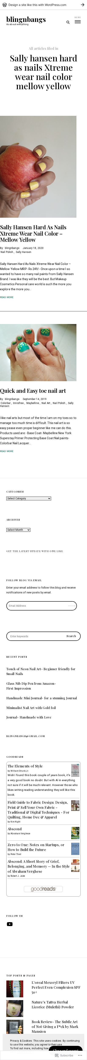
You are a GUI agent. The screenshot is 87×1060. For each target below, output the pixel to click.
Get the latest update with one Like (34, 551)
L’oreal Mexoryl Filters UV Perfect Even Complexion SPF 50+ (56, 987)
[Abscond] (75, 838)
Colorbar (6, 403)
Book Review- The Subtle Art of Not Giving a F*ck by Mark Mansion (55, 1026)
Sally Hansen (23, 252)
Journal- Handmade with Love (28, 717)
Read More (6, 297)
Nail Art (46, 403)
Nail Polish (7, 252)
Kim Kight (15, 822)
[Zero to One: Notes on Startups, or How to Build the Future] (75, 854)
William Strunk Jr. (20, 771)
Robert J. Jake (18, 876)
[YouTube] (9, 924)
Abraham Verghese (20, 833)
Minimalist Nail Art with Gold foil (31, 708)
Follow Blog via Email (24, 580)
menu (78, 17)
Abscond (15, 829)
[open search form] (68, 22)
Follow (72, 604)
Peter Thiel (16, 854)
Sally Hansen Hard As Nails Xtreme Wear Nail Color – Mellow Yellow (33, 233)
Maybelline (32, 403)
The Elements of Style (25, 766)
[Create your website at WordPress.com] (43, 4)
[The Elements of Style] (75, 776)
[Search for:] (43, 636)
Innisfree (18, 403)
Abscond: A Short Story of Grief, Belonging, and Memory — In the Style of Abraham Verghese (39, 866)
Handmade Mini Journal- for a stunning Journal (41, 698)
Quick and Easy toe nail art (33, 390)
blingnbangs (26, 19)
